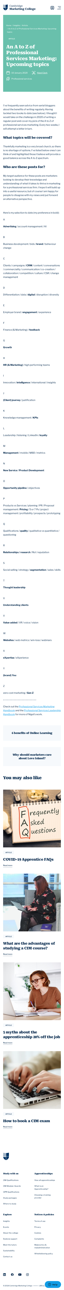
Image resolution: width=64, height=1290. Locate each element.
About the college (10, 1233)
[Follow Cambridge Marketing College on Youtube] (19, 1274)
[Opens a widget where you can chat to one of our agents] (53, 1285)
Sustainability (9, 1250)
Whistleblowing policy (43, 1253)
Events (6, 1227)
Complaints (39, 1239)
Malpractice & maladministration (42, 1246)
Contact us (7, 1256)
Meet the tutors (10, 1245)
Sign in (52, 8)
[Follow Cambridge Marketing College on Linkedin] (4, 1274)
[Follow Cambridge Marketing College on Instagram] (27, 1274)
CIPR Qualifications (11, 1192)
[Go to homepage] (6, 1156)
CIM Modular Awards (12, 1186)
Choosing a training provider (42, 1196)
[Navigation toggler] (59, 8)
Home (8, 25)
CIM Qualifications (10, 1180)
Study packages (10, 1198)
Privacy (37, 1227)
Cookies (37, 1233)
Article (25, 25)
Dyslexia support (10, 1239)
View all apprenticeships (44, 1180)
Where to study (9, 1204)
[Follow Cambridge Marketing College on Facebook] (12, 1274)
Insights (16, 25)
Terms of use (39, 1221)
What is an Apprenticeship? (41, 1187)
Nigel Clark (42, 72)
